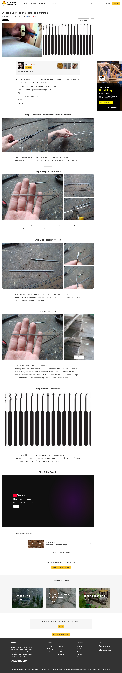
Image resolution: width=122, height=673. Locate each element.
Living (60, 649)
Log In (108, 3)
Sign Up (116, 3)
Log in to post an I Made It (61, 567)
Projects (24, 3)
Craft (48, 654)
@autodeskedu (106, 650)
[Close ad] (120, 62)
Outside (60, 652)
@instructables (106, 646)
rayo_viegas (7, 16)
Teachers (42, 3)
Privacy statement (45, 669)
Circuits (49, 646)
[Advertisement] (109, 86)
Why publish (81, 646)
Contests (33, 3)
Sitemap (79, 654)
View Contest (87, 544)
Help (78, 652)
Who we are (80, 657)
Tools (23, 16)
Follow (28, 67)
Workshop (16, 16)
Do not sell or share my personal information (77, 669)
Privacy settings (57, 669)
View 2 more (79, 357)
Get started (80, 649)
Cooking (60, 646)
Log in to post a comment (61, 634)
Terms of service (32, 669)
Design (49, 652)
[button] (92, 20)
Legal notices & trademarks (101, 669)
